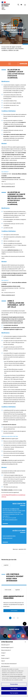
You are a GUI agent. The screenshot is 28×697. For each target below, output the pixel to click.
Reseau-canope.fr (5, 658)
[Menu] (25, 4)
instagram (9, 636)
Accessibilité (21, 4)
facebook (14, 636)
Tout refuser (14, 688)
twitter (5, 636)
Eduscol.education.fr (6, 650)
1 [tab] (10, 618)
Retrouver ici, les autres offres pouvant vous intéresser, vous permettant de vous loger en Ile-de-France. (13, 604)
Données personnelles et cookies (17, 676)
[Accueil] (5, 6)
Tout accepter (14, 693)
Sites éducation (7, 642)
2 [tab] (14, 618)
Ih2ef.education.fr (5, 666)
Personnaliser (14, 684)
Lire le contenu (14, 610)
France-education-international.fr (9, 663)
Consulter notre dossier (7, 538)
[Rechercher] (18, 4)
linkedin (18, 636)
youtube (23, 636)
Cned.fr (3, 655)
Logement (6, 565)
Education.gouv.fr (5, 644)
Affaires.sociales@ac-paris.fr (8, 186)
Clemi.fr (3, 661)
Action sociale (8, 589)
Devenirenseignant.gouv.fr (7, 647)
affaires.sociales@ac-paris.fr (11, 519)
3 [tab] (18, 618)
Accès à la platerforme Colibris (9, 536)
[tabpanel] (14, 599)
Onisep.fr (3, 653)
